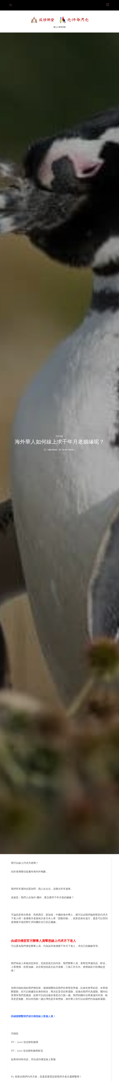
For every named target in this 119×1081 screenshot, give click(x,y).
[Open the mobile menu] (107, 5)
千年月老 (59, 436)
